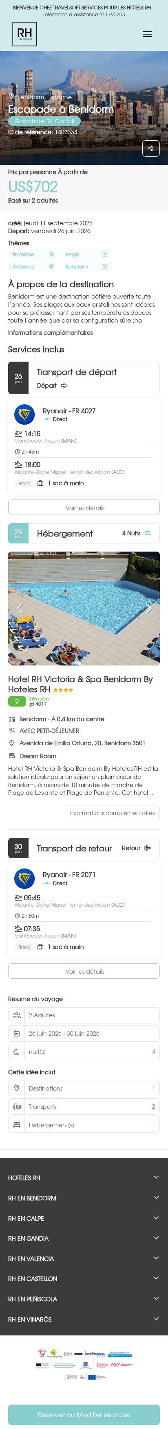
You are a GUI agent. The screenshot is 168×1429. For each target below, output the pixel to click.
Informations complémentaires (50, 332)
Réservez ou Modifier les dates (84, 1414)
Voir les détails (85, 508)
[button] (20, 608)
